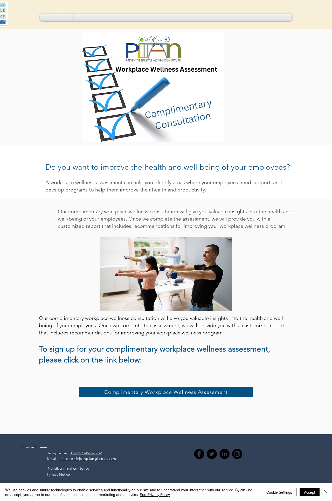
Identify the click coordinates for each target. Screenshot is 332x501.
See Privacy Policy (155, 494)
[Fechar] (326, 492)
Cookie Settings (279, 492)
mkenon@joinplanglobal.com (87, 458)
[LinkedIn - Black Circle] (224, 454)
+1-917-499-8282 (86, 453)
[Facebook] (199, 454)
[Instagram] (237, 454)
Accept (309, 492)
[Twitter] (212, 454)
